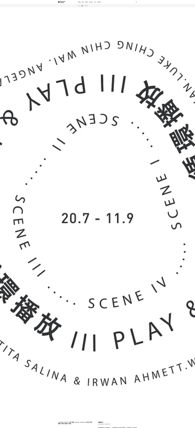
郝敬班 (70, 423)
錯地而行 (66, 423)
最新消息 (91, 2)
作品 (82, 5)
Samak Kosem (83, 422)
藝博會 (86, 2)
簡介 (79, 5)
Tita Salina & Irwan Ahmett (63, 422)
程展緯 (73, 422)
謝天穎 (87, 422)
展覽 (83, 2)
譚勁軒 (59, 423)
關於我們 (99, 2)
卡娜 (70, 422)
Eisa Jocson (77, 422)
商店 (95, 2)
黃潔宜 (62, 423)
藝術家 (79, 2)
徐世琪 (91, 422)
